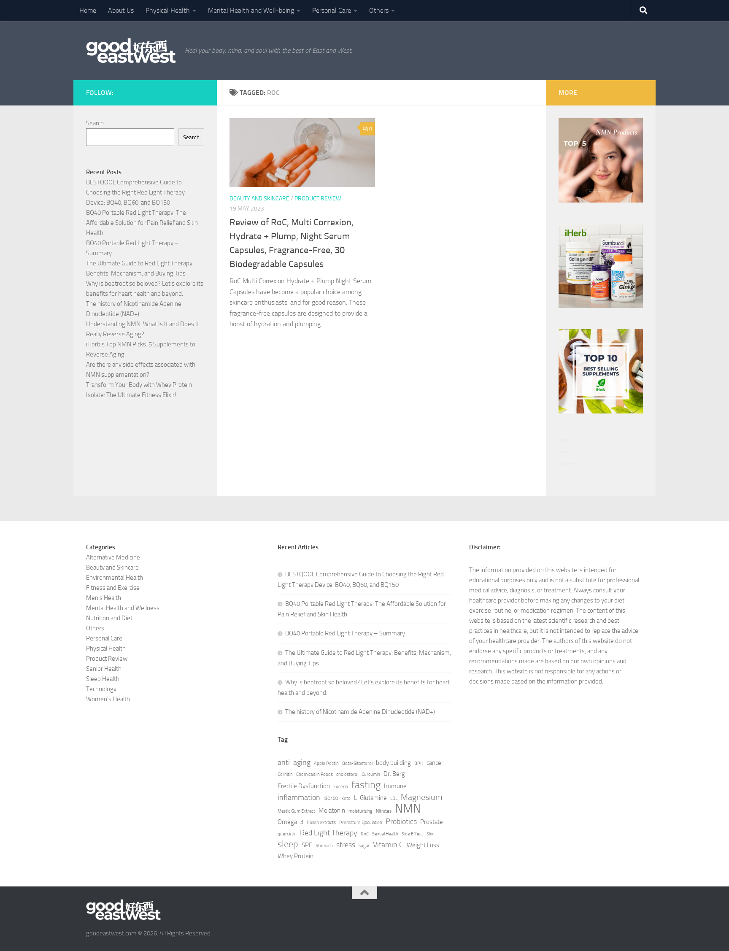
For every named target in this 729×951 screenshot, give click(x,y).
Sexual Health (385, 834)
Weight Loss (423, 845)
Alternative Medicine (113, 557)
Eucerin (340, 786)
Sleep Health (102, 679)
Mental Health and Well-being (251, 10)
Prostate (431, 822)
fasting (366, 785)
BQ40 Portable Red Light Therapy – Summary (345, 633)
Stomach (324, 845)
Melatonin (332, 810)
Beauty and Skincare (259, 198)
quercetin (287, 834)
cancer (435, 763)
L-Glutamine (370, 798)
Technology (101, 689)
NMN (408, 809)
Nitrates (384, 811)
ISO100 (331, 798)
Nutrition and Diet (109, 618)
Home (87, 10)
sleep (288, 844)
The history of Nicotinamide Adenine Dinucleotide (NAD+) (360, 712)
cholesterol (347, 774)
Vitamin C (388, 844)
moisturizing (360, 811)
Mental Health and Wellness (122, 608)
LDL (393, 798)
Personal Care (331, 10)
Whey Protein (295, 856)
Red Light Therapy (328, 833)
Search (95, 123)
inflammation (299, 797)
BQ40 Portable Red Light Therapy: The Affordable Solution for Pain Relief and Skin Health (142, 223)
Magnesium (422, 797)
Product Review (317, 198)
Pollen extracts (321, 822)
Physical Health (168, 10)
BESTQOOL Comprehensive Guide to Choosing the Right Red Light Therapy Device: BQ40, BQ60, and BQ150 (135, 192)
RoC (365, 834)
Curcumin (371, 774)
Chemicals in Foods (314, 774)
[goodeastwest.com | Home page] (131, 50)
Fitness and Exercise (113, 588)
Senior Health (104, 669)
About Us (121, 10)
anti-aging (294, 762)
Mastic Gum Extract (296, 811)
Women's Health (108, 699)
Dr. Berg (394, 774)
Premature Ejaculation (360, 822)
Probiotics (401, 821)
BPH (418, 763)
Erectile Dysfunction (304, 786)
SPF (307, 845)
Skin (431, 834)
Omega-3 (290, 822)
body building (393, 763)
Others (379, 10)
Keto (346, 798)
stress (345, 844)
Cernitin (285, 774)
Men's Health (103, 598)
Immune (395, 786)
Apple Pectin (326, 763)
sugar (364, 845)
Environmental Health (114, 577)
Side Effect (412, 834)
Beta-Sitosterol (357, 763)
